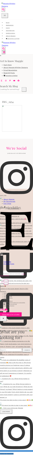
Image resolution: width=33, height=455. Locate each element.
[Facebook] (4, 208)
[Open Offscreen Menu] (4, 15)
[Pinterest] (3, 208)
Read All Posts (9, 73)
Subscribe (7, 262)
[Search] (24, 89)
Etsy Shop (7, 203)
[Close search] (3, 318)
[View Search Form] (3, 10)
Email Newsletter (10, 70)
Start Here (8, 65)
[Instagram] (1, 208)
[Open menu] (3, 52)
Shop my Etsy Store (11, 314)
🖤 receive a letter (12, 38)
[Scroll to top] (2, 282)
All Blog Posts (9, 264)
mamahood (7, 293)
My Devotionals (9, 201)
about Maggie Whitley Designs (16, 67)
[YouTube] (1, 254)
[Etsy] (16, 251)
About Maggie (9, 199)
